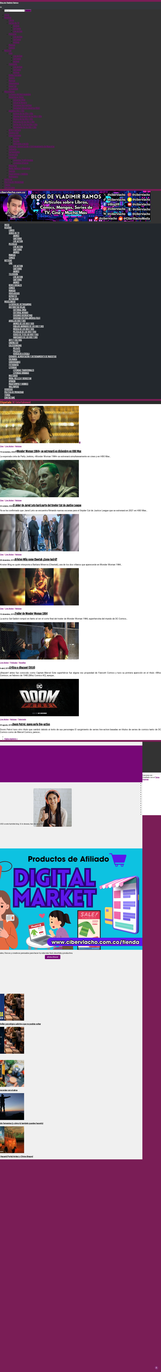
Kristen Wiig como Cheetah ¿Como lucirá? (36, 559)
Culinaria (12, 149)
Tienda (7, 185)
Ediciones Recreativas (22, 105)
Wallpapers (13, 176)
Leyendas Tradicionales (23, 160)
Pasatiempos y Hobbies (18, 174)
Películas (12, 34)
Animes (16, 25)
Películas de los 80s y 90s (23, 121)
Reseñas (7, 17)
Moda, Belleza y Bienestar (19, 168)
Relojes (16, 138)
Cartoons (17, 28)
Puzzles (16, 141)
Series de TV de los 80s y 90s (25, 124)
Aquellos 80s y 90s (16, 110)
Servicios (8, 179)
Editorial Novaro (20, 102)
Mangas (12, 45)
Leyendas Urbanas (20, 163)
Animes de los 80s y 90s (23, 113)
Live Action (17, 31)
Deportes (12, 86)
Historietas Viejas (16, 97)
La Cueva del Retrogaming (20, 94)
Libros (11, 20)
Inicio (6, 14)
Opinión (12, 171)
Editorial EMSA (19, 100)
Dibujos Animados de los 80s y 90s (27, 116)
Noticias (7, 50)
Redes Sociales (15, 75)
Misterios (13, 165)
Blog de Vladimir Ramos (9, 3)
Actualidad (13, 89)
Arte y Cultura (15, 130)
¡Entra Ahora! (52, 957)
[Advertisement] (65, 1356)
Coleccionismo (15, 135)
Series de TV (14, 23)
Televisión (13, 64)
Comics (12, 47)
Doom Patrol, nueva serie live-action (31, 724)
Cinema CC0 (14, 132)
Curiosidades (14, 152)
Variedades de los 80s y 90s (24, 127)
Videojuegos (14, 83)
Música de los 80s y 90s (23, 119)
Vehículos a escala (20, 143)
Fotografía (13, 154)
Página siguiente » (11, 739)
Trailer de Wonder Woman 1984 (31, 613)
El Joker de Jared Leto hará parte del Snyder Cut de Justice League (47, 505)
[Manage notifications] (156, 1367)
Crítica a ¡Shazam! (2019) (22, 667)
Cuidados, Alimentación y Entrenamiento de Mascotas (31, 146)
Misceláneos (9, 91)
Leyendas (13, 157)
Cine (10, 53)
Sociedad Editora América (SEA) (26, 108)
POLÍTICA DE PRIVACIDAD (14, 182)
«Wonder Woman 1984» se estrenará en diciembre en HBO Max (48, 451)
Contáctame (9, 187)
